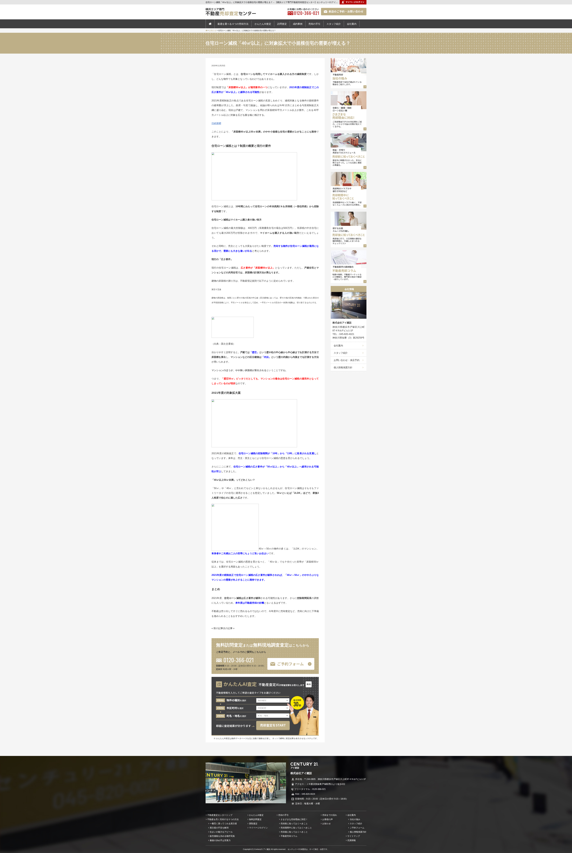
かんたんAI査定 (263, 23)
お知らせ (326, 823)
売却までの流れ (329, 815)
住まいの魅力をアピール (221, 832)
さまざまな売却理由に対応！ (294, 819)
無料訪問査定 (255, 819)
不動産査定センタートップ (219, 815)
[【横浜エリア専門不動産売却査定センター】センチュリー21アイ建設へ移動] (206, 30)
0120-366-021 (238, 660)
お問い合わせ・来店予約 (346, 360)
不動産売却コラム (289, 836)
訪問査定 (282, 23)
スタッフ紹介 (334, 23)
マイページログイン (258, 828)
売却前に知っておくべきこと (294, 823)
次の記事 (228, 628)
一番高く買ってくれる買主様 (223, 823)
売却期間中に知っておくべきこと (296, 828)
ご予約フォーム (357, 828)
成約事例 (297, 23)
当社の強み (355, 819)
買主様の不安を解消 (219, 828)
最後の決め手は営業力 (220, 840)
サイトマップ (353, 836)
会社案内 (351, 23)
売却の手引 (314, 23)
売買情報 (351, 840)
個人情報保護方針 (343, 367)
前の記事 (218, 628)
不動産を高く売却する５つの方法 (223, 819)
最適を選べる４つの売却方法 (232, 23)
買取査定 (253, 823)
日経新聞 (216, 123)
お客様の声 (327, 819)
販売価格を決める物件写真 (222, 836)
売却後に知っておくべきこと (294, 832)
